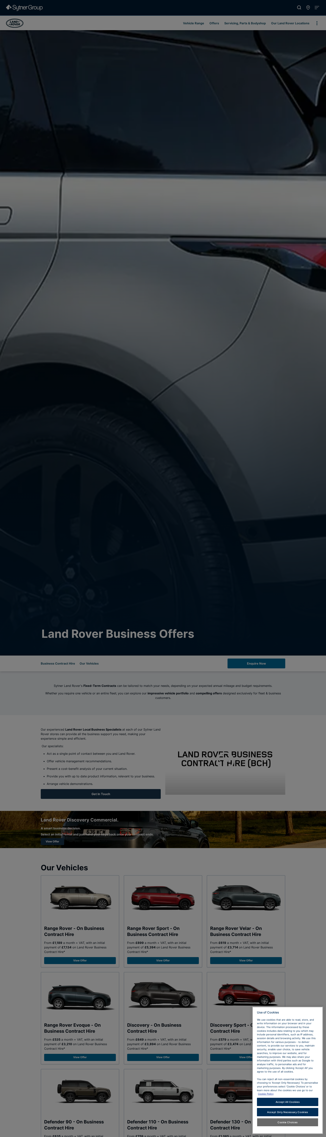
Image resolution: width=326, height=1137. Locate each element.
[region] (287, 1070)
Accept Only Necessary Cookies (287, 1112)
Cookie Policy (266, 1093)
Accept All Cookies (288, 1101)
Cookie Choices (288, 1122)
